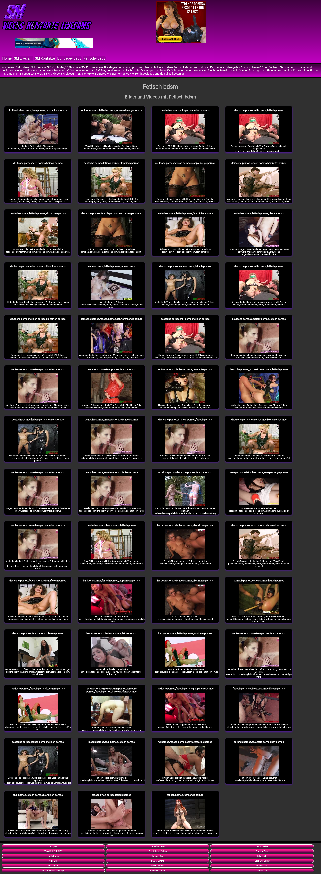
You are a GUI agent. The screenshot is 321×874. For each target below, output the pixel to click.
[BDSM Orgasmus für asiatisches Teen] (259, 505)
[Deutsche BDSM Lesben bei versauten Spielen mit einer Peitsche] (185, 299)
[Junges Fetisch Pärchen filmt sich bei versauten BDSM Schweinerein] (38, 505)
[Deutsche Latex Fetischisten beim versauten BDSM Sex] (185, 453)
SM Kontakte (45, 58)
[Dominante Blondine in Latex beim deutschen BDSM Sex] (111, 196)
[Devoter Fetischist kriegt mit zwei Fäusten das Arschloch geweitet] (38, 613)
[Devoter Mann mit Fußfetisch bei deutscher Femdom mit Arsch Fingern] (38, 666)
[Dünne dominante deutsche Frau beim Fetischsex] (111, 246)
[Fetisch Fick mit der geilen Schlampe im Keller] (185, 558)
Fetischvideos (94, 58)
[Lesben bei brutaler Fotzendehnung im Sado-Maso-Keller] (259, 613)
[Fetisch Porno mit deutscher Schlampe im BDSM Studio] (259, 558)
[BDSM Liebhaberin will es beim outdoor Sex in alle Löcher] (111, 143)
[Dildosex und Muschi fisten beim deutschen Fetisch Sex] (185, 246)
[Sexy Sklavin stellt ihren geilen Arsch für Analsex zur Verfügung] (38, 828)
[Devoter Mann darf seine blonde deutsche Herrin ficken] (38, 246)
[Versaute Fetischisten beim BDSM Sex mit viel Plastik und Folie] (111, 402)
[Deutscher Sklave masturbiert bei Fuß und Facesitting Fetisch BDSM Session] (259, 666)
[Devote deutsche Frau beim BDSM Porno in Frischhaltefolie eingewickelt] (259, 143)
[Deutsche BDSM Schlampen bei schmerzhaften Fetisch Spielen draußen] (185, 505)
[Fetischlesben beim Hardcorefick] (111, 775)
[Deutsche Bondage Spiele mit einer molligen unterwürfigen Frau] (38, 196)
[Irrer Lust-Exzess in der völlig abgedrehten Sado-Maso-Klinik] (38, 722)
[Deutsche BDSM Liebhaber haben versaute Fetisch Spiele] (185, 143)
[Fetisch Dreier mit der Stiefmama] (38, 143)
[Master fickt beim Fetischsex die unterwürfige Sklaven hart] (259, 352)
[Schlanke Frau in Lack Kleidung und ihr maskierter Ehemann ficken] (38, 402)
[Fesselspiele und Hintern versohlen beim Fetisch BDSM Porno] (111, 505)
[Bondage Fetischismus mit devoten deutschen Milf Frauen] (259, 299)
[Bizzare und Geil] (54, 47)
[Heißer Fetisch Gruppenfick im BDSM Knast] (185, 722)
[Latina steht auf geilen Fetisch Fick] (111, 666)
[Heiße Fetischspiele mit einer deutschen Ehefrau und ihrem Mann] (38, 299)
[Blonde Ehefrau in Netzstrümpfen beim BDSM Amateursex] (185, 352)
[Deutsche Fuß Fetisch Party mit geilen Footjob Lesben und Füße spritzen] (38, 775)
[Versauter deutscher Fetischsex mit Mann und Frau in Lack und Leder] (111, 352)
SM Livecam (23, 58)
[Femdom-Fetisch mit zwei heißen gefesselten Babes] (111, 828)
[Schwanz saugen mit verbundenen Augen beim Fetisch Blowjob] (259, 246)
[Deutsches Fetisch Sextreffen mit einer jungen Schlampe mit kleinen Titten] (38, 558)
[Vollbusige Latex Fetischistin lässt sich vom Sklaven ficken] (259, 402)
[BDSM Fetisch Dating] (181, 42)
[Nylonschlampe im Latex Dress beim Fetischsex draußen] (185, 402)
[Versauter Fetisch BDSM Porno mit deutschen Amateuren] (111, 453)
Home (7, 58)
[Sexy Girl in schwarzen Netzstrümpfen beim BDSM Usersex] (111, 558)
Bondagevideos (69, 58)
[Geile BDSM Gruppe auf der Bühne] (111, 613)
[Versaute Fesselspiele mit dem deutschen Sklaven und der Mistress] (259, 196)
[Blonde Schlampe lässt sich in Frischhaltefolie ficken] (259, 453)
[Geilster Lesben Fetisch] (111, 299)
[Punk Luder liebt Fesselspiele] (185, 613)
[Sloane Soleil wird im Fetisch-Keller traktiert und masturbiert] (185, 828)
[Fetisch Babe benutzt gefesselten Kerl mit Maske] (185, 775)
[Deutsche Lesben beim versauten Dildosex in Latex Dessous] (38, 453)
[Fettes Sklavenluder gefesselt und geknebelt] (111, 725)
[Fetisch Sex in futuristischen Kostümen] (185, 666)
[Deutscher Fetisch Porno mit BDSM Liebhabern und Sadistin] (185, 196)
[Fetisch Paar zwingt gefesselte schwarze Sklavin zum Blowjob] (259, 722)
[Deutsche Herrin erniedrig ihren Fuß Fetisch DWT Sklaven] (38, 352)
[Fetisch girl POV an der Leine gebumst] (259, 775)
